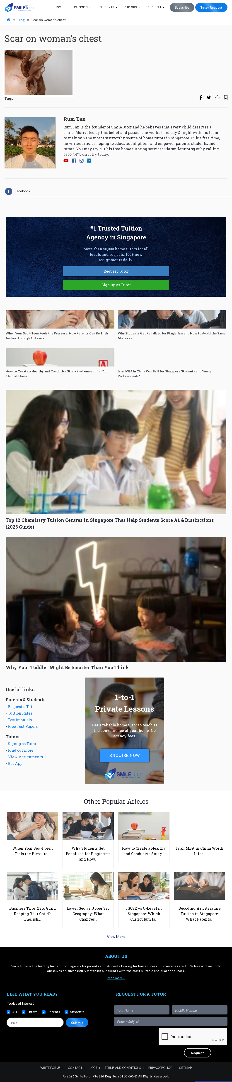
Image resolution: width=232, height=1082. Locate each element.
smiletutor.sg (183, 148)
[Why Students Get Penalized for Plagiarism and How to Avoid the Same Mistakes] (172, 319)
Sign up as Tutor (116, 284)
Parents (81, 7)
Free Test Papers (23, 726)
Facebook (22, 191)
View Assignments (25, 756)
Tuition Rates (20, 713)
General (155, 7)
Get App (15, 763)
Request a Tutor (22, 706)
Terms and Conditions (123, 1067)
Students (106, 7)
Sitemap (185, 1067)
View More (116, 936)
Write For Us (50, 1067)
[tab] (17, 191)
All (14, 1012)
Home (59, 7)
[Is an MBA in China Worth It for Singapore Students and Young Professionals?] (172, 357)
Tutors (131, 7)
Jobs (93, 1067)
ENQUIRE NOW (124, 755)
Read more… (116, 978)
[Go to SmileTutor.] (9, 20)
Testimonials (20, 719)
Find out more (20, 750)
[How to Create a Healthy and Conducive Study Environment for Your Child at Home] (60, 357)
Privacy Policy (160, 1067)
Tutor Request (211, 7)
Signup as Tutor (22, 743)
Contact (75, 1067)
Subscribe (182, 7)
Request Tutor (116, 271)
